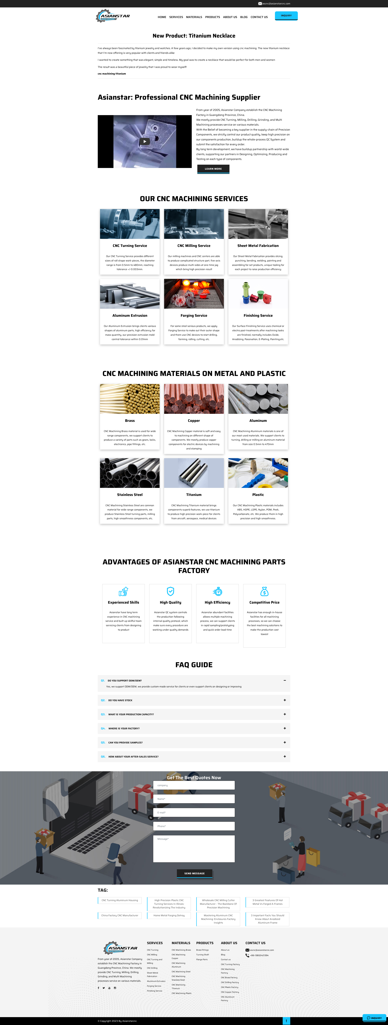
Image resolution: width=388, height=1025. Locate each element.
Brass (130, 421)
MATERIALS (194, 17)
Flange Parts (201, 959)
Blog (223, 954)
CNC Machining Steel (181, 971)
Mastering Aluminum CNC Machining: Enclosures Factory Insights (218, 919)
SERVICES (176, 17)
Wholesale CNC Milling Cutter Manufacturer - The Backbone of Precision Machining (218, 903)
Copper (194, 421)
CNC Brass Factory (229, 977)
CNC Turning (152, 950)
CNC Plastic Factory (229, 987)
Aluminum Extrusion (129, 315)
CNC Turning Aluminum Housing (120, 900)
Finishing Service (258, 315)
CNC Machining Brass (181, 950)
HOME (162, 17)
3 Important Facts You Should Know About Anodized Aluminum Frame (267, 919)
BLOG (244, 17)
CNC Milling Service (193, 246)
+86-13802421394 (259, 955)
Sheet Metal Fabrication (258, 246)
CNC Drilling (152, 968)
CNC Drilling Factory (230, 982)
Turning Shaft (202, 954)
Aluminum (258, 421)
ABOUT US (230, 17)
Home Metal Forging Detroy (169, 915)
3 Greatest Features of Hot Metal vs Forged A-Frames (268, 902)
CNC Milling (152, 954)
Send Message (194, 873)
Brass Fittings (202, 950)
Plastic (258, 495)
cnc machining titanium (112, 74)
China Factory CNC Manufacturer (119, 915)
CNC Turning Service (130, 246)
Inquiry (376, 1018)
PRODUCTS (212, 17)
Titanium (194, 495)
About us (225, 950)
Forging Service (194, 315)
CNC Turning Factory (230, 964)
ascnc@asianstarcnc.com (276, 3)
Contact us (226, 959)
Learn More (213, 169)
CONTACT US (259, 17)
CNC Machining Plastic (182, 993)
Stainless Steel (130, 495)
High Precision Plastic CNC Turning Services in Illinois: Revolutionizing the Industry (169, 903)
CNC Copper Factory (230, 992)
